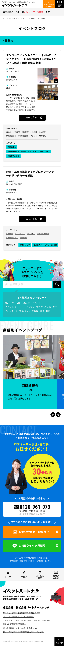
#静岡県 (42, 136)
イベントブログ (29, 18)
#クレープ (31, 234)
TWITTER (15, 303)
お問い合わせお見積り (49, 5)
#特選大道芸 (11, 136)
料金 (42, 311)
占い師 (48, 307)
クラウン (30, 307)
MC (6, 303)
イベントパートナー (11, 18)
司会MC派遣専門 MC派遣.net (15, 624)
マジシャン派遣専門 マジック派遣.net (18, 617)
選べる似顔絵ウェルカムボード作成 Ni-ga (20, 628)
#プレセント (20, 234)
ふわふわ (26, 303)
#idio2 (9, 132)
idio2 (8, 88)
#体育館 (25, 132)
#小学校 (34, 132)
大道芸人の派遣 (13, 156)
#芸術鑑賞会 (23, 136)
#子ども (34, 136)
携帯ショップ (25, 245)
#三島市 (17, 132)
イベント (36, 303)
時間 (48, 311)
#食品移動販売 (43, 234)
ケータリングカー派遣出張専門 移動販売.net (21, 613)
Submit (57, 284)
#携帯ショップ (12, 238)
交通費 (39, 307)
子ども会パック (22, 311)
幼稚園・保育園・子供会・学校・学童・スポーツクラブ (29, 151)
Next (58, 414)
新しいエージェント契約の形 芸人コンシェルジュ (23, 632)
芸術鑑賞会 (12, 147)
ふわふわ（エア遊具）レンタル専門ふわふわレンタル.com (27, 620)
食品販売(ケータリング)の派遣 (45, 245)
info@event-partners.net (22, 561)
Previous (52, 414)
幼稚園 (35, 311)
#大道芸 (42, 132)
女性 (55, 307)
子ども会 (9, 311)
